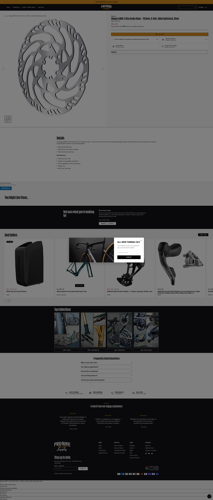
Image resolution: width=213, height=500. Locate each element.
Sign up (129, 257)
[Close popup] (141, 240)
